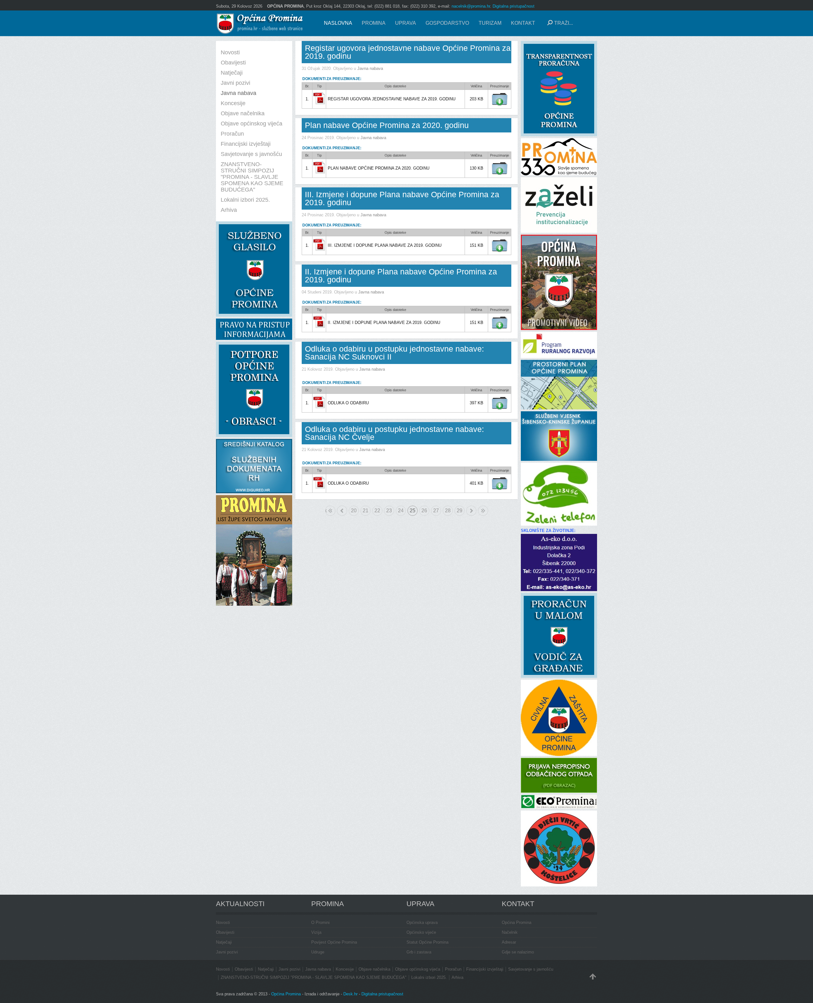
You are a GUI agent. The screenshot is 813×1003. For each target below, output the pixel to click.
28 (448, 510)
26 (424, 510)
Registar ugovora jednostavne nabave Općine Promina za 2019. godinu (408, 52)
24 (401, 510)
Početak (326, 510)
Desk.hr (350, 994)
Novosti (223, 922)
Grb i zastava (418, 952)
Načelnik (510, 932)
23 (389, 510)
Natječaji (224, 942)
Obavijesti (225, 932)
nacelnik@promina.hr (471, 6)
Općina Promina (516, 922)
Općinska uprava (422, 922)
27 (436, 510)
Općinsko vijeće (421, 932)
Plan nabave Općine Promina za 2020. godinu (387, 125)
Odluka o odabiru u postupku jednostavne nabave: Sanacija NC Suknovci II (394, 352)
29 (459, 510)
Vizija (316, 932)
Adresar (509, 942)
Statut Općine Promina (427, 942)
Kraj (483, 511)
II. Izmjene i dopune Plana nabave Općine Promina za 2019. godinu (401, 275)
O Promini (320, 922)
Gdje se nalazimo (518, 952)
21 (365, 510)
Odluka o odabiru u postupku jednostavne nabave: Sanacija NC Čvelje (394, 433)
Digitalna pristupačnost (513, 6)
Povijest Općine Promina (334, 942)
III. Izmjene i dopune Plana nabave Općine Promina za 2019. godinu (402, 198)
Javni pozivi (227, 952)
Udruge (317, 952)
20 (354, 510)
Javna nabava (370, 68)
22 (377, 510)
